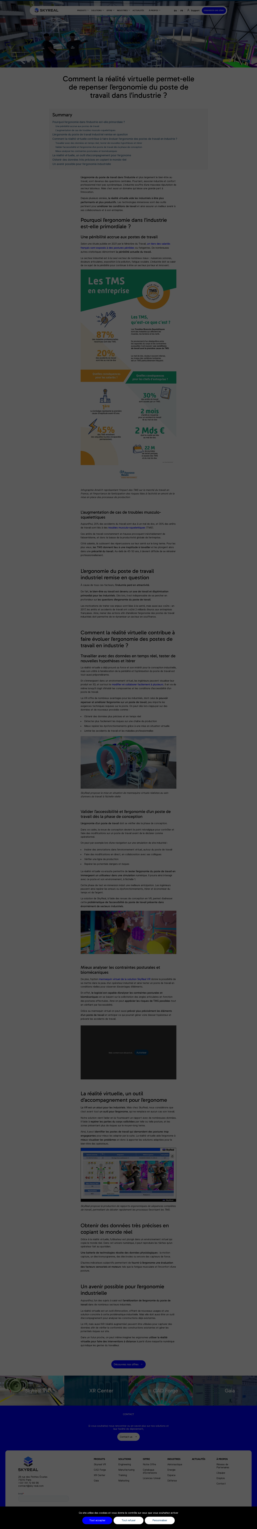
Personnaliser (159, 1520)
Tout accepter (97, 1520)
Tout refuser (129, 1520)
